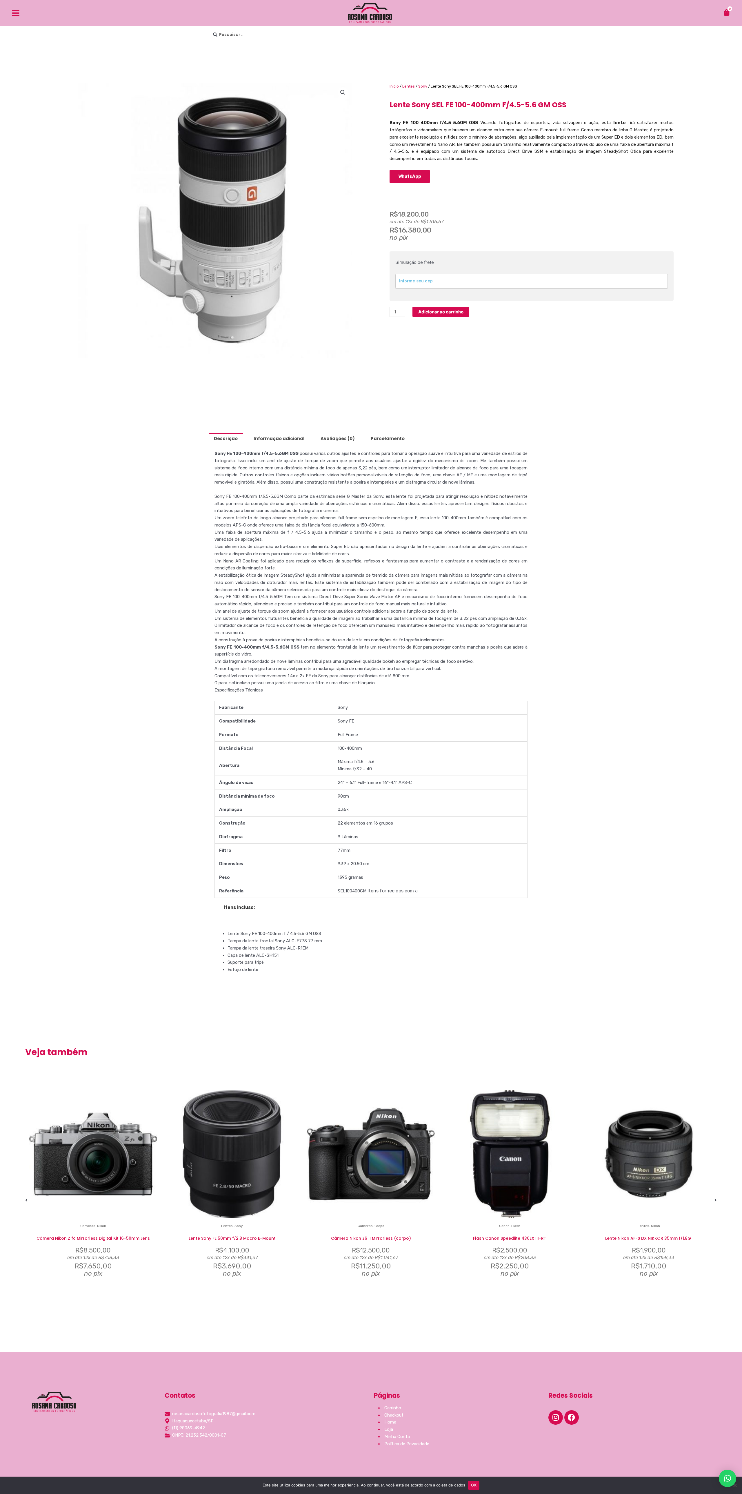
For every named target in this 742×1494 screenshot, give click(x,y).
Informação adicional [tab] (279, 438)
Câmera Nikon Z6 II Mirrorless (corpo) (371, 1238)
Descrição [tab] (226, 438)
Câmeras (87, 1226)
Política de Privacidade (406, 1443)
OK (474, 1485)
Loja (388, 1429)
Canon (504, 1226)
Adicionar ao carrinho (440, 312)
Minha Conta (397, 1436)
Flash (515, 1226)
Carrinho (392, 1408)
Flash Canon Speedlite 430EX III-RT (509, 1238)
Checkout (393, 1415)
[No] (735, 1485)
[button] (343, 92)
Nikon (101, 1226)
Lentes (408, 86)
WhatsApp (409, 176)
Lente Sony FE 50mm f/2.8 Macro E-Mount (232, 1238)
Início (394, 86)
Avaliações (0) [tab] (338, 438)
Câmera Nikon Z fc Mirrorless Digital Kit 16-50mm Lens (93, 1238)
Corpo (379, 1226)
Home (390, 1422)
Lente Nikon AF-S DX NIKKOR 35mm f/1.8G (648, 1238)
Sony (422, 86)
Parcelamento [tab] (388, 438)
